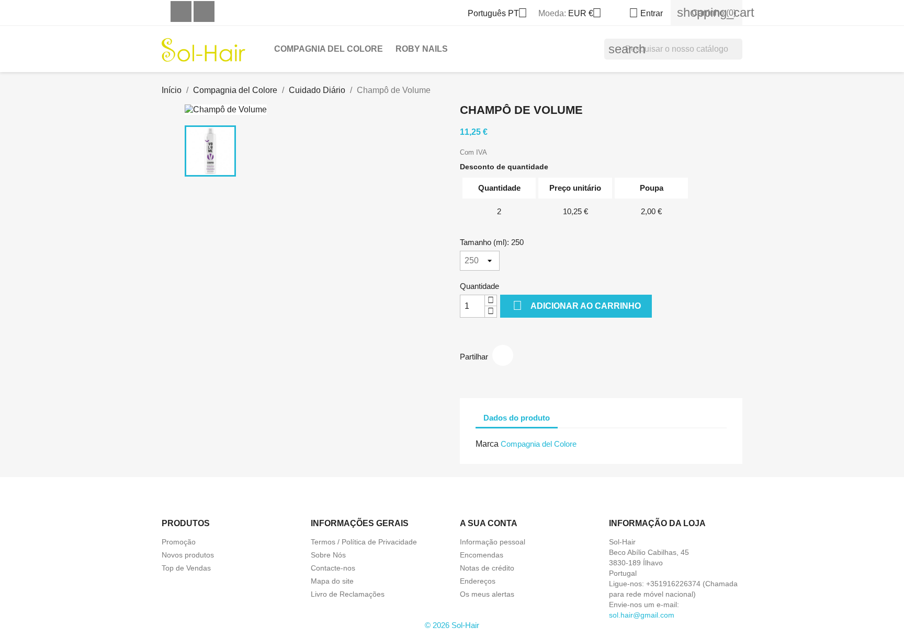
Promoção (179, 542)
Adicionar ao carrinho (577, 305)
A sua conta (488, 523)
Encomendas (481, 555)
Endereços (477, 581)
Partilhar (502, 355)
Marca (487, 443)
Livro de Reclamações (348, 594)
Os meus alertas (487, 594)
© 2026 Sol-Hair (452, 625)
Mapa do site (332, 581)
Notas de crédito (487, 568)
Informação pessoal (492, 542)
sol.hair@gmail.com (641, 615)
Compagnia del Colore (328, 48)
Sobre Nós (328, 555)
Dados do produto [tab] (516, 417)
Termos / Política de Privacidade (364, 542)
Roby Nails (422, 48)
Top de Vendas (186, 568)
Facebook (181, 11)
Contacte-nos (333, 568)
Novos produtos (188, 555)
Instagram (204, 11)
